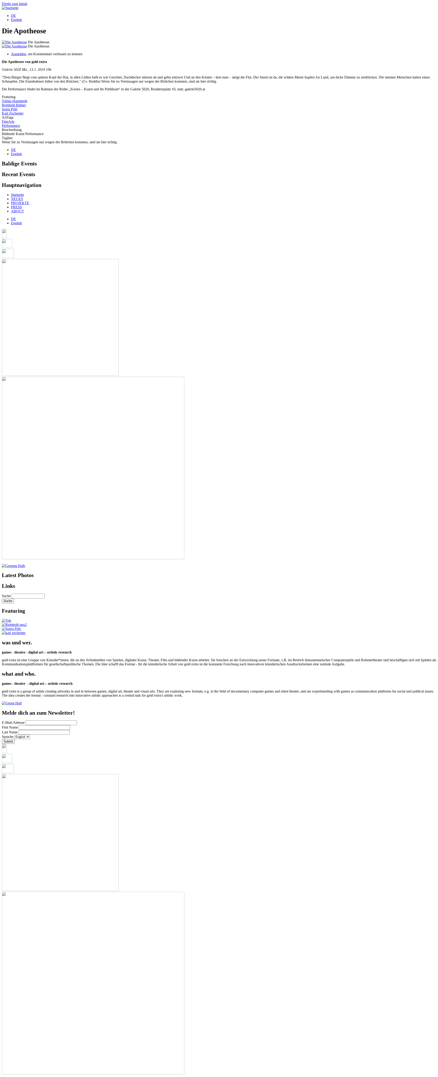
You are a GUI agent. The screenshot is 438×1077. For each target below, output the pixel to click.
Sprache (7, 737)
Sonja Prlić (10, 109)
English (16, 20)
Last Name (10, 732)
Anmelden (18, 54)
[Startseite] (10, 8)
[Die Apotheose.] (14, 42)
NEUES (17, 199)
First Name (10, 727)
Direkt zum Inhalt (14, 4)
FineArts (8, 121)
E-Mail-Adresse (13, 722)
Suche (6, 596)
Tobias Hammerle (14, 101)
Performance (11, 126)
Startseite (17, 195)
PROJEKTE (20, 203)
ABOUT (17, 211)
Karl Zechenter (12, 113)
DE (13, 16)
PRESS (16, 207)
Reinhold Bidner (14, 105)
